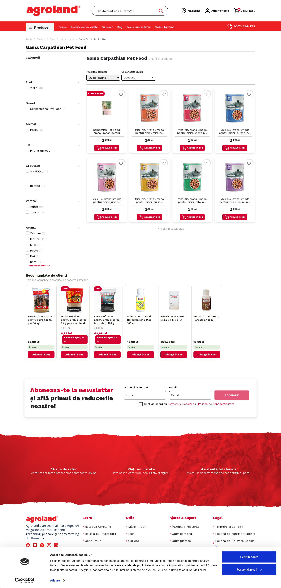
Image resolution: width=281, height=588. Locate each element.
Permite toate (249, 557)
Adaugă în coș (109, 147)
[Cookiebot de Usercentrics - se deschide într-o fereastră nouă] (24, 580)
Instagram (49, 545)
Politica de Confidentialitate (216, 403)
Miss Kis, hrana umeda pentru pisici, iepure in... (234, 200)
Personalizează (247, 569)
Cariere (133, 541)
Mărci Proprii (137, 526)
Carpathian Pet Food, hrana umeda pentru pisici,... (107, 131)
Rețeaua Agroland (98, 526)
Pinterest (42, 545)
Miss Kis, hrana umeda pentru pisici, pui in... (149, 200)
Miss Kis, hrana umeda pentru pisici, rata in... (192, 200)
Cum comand (182, 534)
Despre (63, 27)
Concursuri (93, 541)
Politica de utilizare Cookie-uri (235, 543)
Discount (138, 77)
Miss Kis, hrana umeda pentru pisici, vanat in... (192, 131)
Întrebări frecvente (186, 526)
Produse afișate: (96, 71)
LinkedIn (56, 545)
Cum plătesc (181, 541)
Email (173, 387)
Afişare (55, 580)
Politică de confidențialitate (235, 534)
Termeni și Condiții (229, 526)
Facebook (28, 545)
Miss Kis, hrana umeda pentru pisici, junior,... (106, 200)
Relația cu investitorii (138, 27)
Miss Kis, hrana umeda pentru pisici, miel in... (149, 131)
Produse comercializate (84, 27)
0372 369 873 (244, 26)
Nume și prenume (136, 387)
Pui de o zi (107, 27)
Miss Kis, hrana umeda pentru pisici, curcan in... (234, 131)
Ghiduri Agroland (164, 27)
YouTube (35, 545)
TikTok (64, 545)
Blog (120, 27)
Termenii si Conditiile (181, 403)
